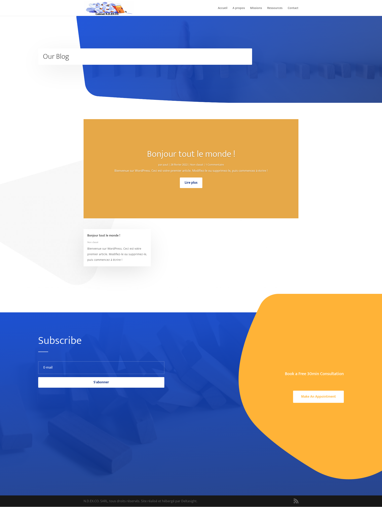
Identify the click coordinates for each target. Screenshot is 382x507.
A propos (239, 8)
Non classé (196, 164)
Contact (293, 8)
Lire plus (191, 183)
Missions (256, 8)
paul (165, 164)
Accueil (222, 8)
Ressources (275, 8)
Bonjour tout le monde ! (191, 154)
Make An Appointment (318, 397)
